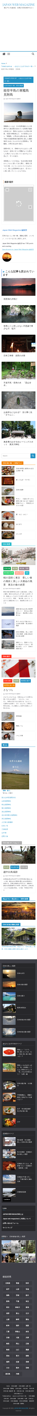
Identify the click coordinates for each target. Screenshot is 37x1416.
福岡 (7, 1362)
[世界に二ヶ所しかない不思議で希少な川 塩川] (18, 306)
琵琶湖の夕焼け (10, 299)
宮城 (27, 1289)
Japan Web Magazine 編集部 (13, 98)
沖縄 (17, 1374)
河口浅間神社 (6, 819)
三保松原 (5, 829)
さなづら (8, 690)
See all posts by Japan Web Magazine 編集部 (18, 249)
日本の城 (24, 867)
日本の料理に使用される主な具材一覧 (25, 470)
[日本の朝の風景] (9, 985)
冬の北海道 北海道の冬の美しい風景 (24, 1153)
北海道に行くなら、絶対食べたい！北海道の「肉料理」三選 (24, 1166)
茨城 (17, 1295)
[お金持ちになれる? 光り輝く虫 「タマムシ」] (18, 393)
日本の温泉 (13, 1398)
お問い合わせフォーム (11, 1223)
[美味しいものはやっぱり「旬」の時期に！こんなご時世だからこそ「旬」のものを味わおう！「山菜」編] (9, 1070)
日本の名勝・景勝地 (8, 1388)
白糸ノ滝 (5, 826)
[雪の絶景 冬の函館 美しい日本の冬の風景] (9, 1141)
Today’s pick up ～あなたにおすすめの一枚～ (14, 1396)
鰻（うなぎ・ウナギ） (23, 480)
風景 (27, 573)
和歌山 (17, 1331)
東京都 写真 (24, 568)
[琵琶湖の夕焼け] (18, 279)
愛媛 (27, 1350)
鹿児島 (7, 1374)
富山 (17, 1313)
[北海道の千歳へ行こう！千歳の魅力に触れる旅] (9, 1180)
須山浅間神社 (6, 812)
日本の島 (25, 1388)
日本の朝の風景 (22, 984)
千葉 (17, 1301)
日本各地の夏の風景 (23, 1032)
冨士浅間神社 (6, 808)
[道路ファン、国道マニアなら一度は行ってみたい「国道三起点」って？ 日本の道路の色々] (8, 646)
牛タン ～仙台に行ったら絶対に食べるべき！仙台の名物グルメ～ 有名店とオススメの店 (25, 502)
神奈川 (17, 1307)
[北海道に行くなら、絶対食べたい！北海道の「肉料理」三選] (9, 1166)
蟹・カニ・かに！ (22, 514)
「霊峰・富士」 (6, 790)
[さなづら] (18, 668)
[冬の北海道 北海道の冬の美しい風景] (9, 1153)
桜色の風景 (19, 573)
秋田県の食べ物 (9, 685)
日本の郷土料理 (29, 1391)
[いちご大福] (8, 736)
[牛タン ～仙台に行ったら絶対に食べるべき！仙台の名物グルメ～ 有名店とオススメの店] (8, 503)
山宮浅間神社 (6, 801)
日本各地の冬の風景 (23, 1020)
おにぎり (19, 524)
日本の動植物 (14, 1401)
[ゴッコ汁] (8, 535)
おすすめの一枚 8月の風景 (13, 85)
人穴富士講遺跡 (7, 822)
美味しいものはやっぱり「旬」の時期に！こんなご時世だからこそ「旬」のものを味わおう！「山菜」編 (24, 1069)
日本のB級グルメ (18, 1393)
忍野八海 (5, 836)
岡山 (17, 1344)
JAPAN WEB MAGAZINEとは (13, 1214)
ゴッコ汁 (19, 534)
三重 (7, 1331)
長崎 (27, 1362)
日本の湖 (31, 1388)
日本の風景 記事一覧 (25, 1386)
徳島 (27, 1356)
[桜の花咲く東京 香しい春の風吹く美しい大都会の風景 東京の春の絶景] (18, 556)
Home (8, 1386)
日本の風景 (14, 1386)
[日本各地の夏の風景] (9, 1032)
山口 (17, 1350)
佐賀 (17, 1362)
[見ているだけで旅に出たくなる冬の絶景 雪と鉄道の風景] (8, 624)
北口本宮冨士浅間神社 (9, 815)
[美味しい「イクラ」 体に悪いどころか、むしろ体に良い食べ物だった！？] (9, 1053)
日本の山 (31, 1398)
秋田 (27, 1283)
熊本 (17, 1368)
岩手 (7, 1289)
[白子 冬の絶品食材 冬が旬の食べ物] (9, 1110)
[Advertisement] (18, 32)
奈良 (27, 1331)
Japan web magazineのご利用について (17, 1219)
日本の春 (7, 568)
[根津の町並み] (9, 1008)
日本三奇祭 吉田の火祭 (14, 355)
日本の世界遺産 (23, 1401)
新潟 (27, 1307)
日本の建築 (32, 1396)
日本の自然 (18, 1388)
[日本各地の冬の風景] (9, 1020)
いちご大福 (19, 735)
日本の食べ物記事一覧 (9, 1391)
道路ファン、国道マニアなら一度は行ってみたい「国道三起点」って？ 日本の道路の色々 (24, 645)
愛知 (27, 1319)
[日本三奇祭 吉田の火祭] (18, 336)
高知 (7, 1356)
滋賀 (27, 1325)
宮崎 (27, 1368)
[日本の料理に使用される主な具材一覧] (8, 470)
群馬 (7, 1301)
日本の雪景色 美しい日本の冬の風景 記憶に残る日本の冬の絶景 (24, 634)
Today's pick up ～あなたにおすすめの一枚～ (17, 79)
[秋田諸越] (8, 716)
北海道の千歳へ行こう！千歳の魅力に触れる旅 (24, 1179)
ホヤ (18, 1122)
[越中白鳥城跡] (18, 855)
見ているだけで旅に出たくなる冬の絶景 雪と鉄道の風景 (24, 623)
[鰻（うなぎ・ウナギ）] (8, 481)
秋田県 (16, 681)
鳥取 (7, 1344)
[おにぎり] (8, 525)
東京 (7, 1307)
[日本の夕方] (9, 974)
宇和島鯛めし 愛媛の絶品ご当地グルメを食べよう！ (24, 1097)
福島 (7, 1295)
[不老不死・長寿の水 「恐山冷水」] (18, 363)
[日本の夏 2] (9, 996)
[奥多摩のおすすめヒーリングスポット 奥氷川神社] (18, 422)
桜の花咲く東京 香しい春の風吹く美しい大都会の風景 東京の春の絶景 (17, 581)
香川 (17, 1356)
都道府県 (31, 1401)
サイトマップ (7, 1228)
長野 (7, 1313)
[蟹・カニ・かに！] (8, 515)
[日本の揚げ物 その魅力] (9, 1085)
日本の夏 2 (20, 996)
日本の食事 (19, 490)
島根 (7, 1350)
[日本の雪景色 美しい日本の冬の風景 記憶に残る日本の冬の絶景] (8, 634)
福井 (17, 1325)
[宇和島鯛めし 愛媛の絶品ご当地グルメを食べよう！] (9, 1098)
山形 (17, 1289)
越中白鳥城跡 (10, 872)
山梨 (7, 1319)
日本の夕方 (21, 973)
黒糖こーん (19, 726)
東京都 (15, 568)
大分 (7, 1368)
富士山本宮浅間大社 (9, 797)
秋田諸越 (19, 716)
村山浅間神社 (6, 805)
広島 (27, 1344)
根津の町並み (21, 1008)
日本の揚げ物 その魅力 (24, 1085)
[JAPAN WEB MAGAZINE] (4, 54)
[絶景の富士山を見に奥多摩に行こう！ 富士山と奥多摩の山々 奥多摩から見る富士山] (8, 612)
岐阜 (7, 1325)
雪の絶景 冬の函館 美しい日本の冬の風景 (24, 1141)
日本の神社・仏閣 (22, 1398)
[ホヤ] (9, 1122)
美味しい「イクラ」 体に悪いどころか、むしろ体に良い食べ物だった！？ (24, 1053)
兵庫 (27, 1337)
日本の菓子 (8, 681)
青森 (17, 1283)
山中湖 (4, 833)
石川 (27, 1313)
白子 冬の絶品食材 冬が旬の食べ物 (24, 1110)
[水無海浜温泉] (9, 1192)
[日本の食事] (8, 491)
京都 (7, 1337)
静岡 (17, 1319)
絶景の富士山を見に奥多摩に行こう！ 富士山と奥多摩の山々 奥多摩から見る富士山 (24, 612)
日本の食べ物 (20, 1391)
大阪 (17, 1337)
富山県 (6, 867)
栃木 (27, 1295)
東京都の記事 (8, 573)
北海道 (7, 1283)
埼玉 (27, 1301)
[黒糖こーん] (8, 726)
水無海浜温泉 (21, 1192)
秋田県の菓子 (25, 681)
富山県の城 (15, 867)
